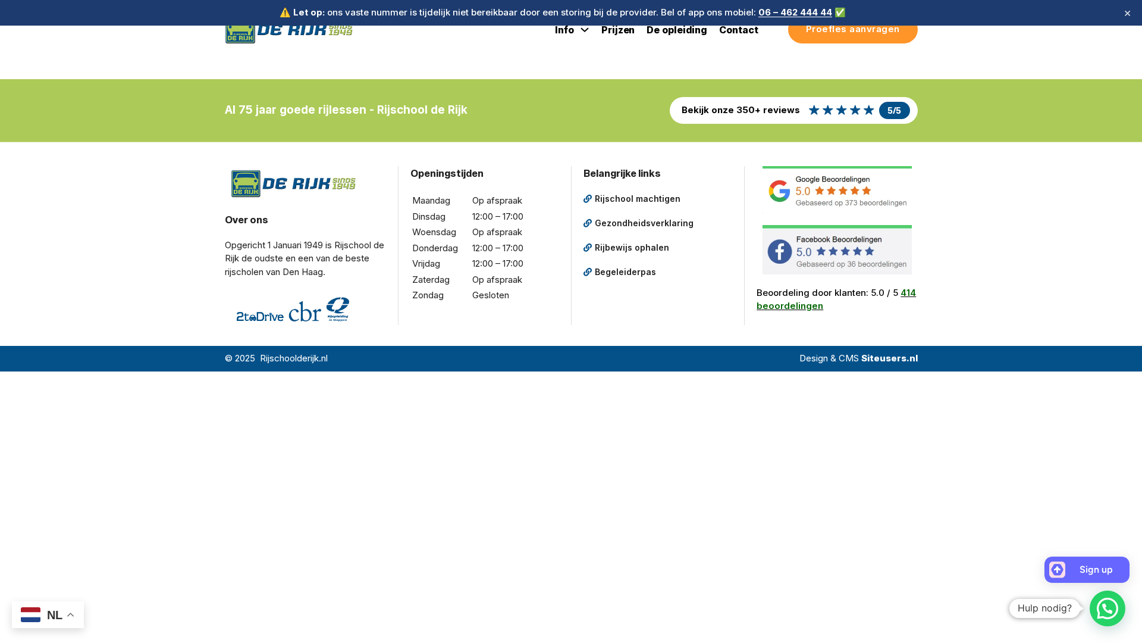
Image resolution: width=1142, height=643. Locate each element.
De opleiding (677, 30)
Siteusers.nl (889, 358)
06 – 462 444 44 (795, 12)
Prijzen (618, 30)
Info (564, 30)
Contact (738, 30)
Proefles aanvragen (853, 29)
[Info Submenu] (584, 30)
